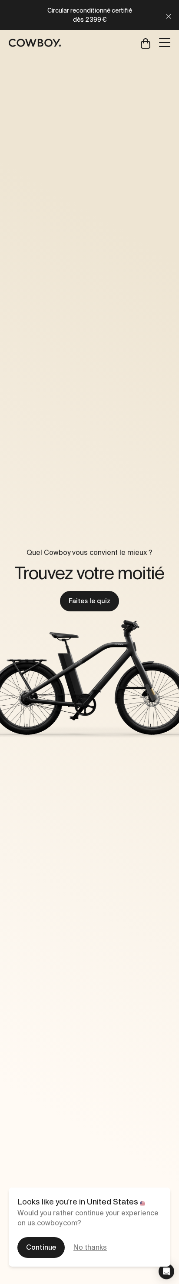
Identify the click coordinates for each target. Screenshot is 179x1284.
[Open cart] (145, 43)
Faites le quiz (89, 601)
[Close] (168, 15)
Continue (41, 1247)
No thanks (90, 1247)
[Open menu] (164, 42)
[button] (166, 1271)
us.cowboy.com (52, 1223)
